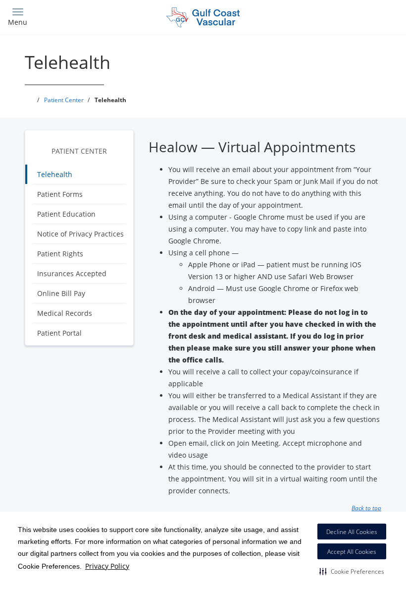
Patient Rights (60, 253)
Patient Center (79, 151)
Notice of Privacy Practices (80, 233)
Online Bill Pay (61, 293)
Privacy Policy (107, 566)
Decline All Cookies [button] (351, 532)
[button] (351, 571)
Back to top (366, 508)
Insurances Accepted (71, 273)
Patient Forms (60, 194)
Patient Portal (59, 333)
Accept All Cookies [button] (351, 551)
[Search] (350, 16)
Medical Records (64, 313)
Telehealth (54, 174)
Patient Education (66, 214)
